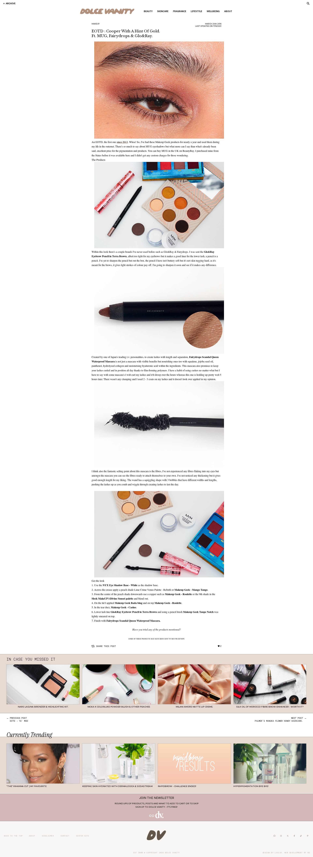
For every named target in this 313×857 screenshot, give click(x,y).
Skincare (162, 11)
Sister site (82, 836)
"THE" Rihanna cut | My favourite (26, 786)
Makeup (96, 24)
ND (308, 852)
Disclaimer (48, 836)
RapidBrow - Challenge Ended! (177, 786)
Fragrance (179, 11)
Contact (65, 836)
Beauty (148, 11)
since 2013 (122, 142)
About (228, 11)
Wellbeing (213, 11)
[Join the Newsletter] (156, 817)
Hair (77, 781)
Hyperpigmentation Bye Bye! (250, 786)
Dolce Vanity (172, 852)
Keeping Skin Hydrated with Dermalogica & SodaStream (117, 786)
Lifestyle (196, 11)
